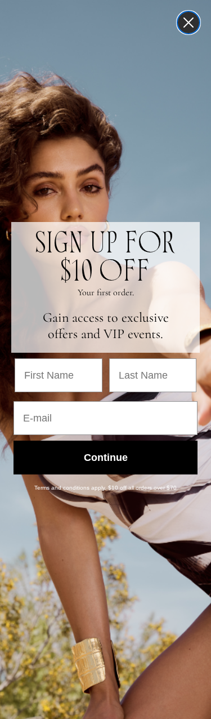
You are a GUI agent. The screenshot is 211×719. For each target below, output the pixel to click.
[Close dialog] (188, 22)
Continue (106, 457)
